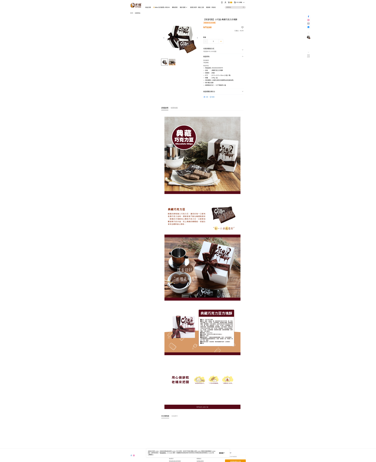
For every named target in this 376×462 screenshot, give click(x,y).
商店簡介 (171, 458)
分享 (206, 97)
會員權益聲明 (200, 461)
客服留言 (199, 458)
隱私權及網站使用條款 (175, 461)
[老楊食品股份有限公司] (136, 5)
